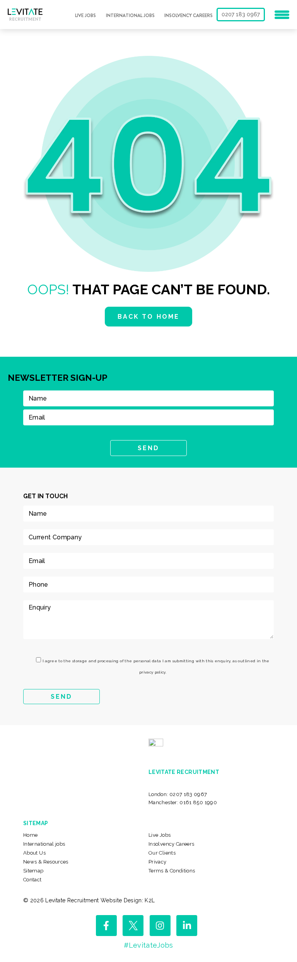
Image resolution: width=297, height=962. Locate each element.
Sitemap (33, 871)
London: (177, 794)
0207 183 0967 (241, 14)
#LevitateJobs (148, 945)
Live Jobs (85, 15)
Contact (32, 880)
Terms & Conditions (171, 871)
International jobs (130, 15)
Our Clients (162, 853)
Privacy (157, 862)
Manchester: (182, 802)
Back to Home (148, 316)
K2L (150, 900)
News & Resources (45, 862)
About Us (34, 853)
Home (30, 835)
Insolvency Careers (188, 15)
